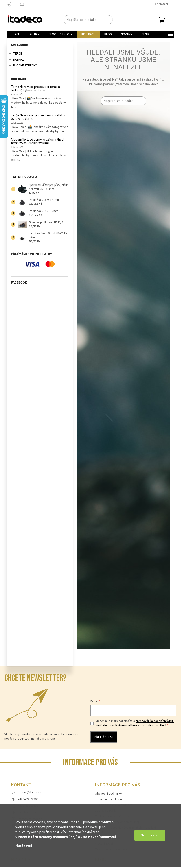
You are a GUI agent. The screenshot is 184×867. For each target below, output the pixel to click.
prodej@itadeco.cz (31, 792)
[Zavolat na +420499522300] (13, 4)
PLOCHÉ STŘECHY (25, 65)
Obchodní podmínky (108, 793)
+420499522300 (28, 799)
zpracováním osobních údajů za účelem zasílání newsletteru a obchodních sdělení (135, 723)
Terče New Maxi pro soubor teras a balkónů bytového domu (35, 88)
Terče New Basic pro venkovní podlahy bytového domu (38, 117)
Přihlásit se (104, 737)
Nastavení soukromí (99, 836)
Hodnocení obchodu (108, 799)
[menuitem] (15, 34)
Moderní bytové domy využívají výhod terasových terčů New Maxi (37, 141)
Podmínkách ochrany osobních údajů (47, 836)
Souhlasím (149, 835)
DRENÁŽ (18, 59)
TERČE (17, 53)
